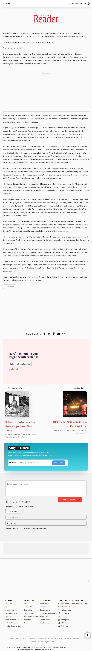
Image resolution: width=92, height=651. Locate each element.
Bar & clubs (45, 603)
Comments (9, 286)
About (18, 638)
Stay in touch (64, 600)
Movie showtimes (31, 616)
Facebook (64, 613)
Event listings (29, 613)
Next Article (79, 388)
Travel (26, 623)
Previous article (15, 388)
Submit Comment (68, 500)
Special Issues (10, 613)
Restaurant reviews (48, 623)
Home (11, 638)
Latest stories (10, 610)
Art (25, 603)
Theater (27, 620)
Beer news (44, 607)
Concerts (28, 607)
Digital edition (51, 642)
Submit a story (64, 610)
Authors (7, 607)
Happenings (29, 600)
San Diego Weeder (80, 603)
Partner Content (11, 623)
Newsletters (63, 603)
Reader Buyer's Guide (13, 626)
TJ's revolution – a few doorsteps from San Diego (20, 426)
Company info (78, 600)
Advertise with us (55, 638)
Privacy (76, 638)
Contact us (41, 638)
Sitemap (68, 638)
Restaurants (45, 620)
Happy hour (45, 616)
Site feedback (64, 607)
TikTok (63, 623)
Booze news (45, 610)
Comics (7, 616)
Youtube (64, 626)
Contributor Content (13, 620)
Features (8, 600)
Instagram (64, 620)
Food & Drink (45, 600)
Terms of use (37, 642)
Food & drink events (48, 613)
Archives (8, 603)
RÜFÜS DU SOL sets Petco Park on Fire (70, 424)
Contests (28, 610)
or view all (13, 369)
